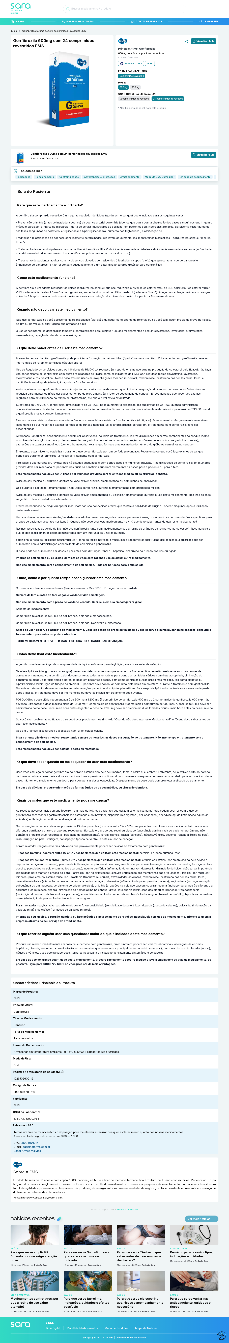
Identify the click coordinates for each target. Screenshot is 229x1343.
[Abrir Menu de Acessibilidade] (221, 1335)
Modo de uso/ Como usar (159, 176)
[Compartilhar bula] (187, 41)
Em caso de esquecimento (195, 176)
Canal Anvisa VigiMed (27, 1150)
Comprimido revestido (132, 75)
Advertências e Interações (99, 176)
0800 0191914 (30, 1142)
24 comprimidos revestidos (168, 98)
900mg (135, 87)
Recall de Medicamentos (82, 1328)
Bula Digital (53, 1328)
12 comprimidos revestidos (134, 98)
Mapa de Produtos (116, 1328)
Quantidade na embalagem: (137, 93)
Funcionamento (45, 176)
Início (14, 30)
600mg (123, 87)
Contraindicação (69, 176)
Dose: (122, 82)
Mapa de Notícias (146, 1328)
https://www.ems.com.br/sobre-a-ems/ (42, 1197)
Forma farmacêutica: (133, 71)
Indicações (23, 176)
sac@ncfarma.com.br (36, 1146)
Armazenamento (129, 176)
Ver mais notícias (199, 1219)
